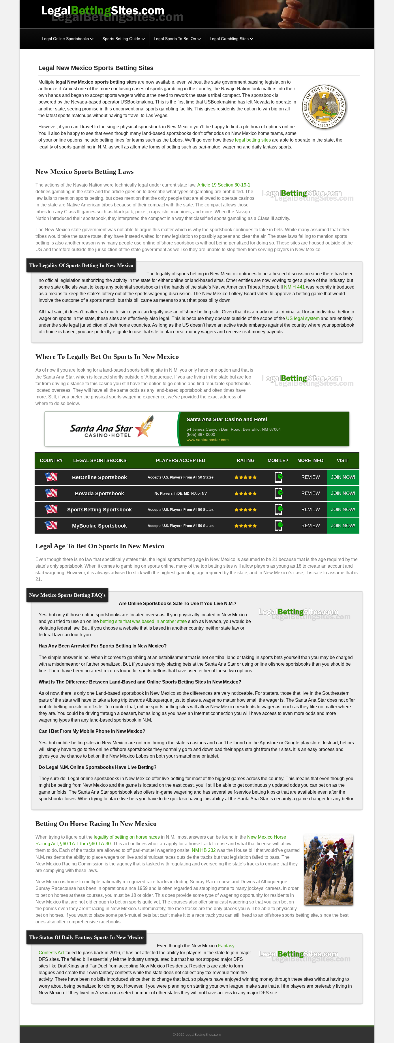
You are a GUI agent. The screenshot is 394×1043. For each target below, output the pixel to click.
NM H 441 (294, 287)
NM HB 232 (204, 850)
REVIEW (310, 477)
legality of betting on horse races (127, 837)
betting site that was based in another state (143, 621)
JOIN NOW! (343, 477)
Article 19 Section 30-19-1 (223, 184)
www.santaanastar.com (208, 439)
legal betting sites (253, 140)
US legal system (303, 318)
